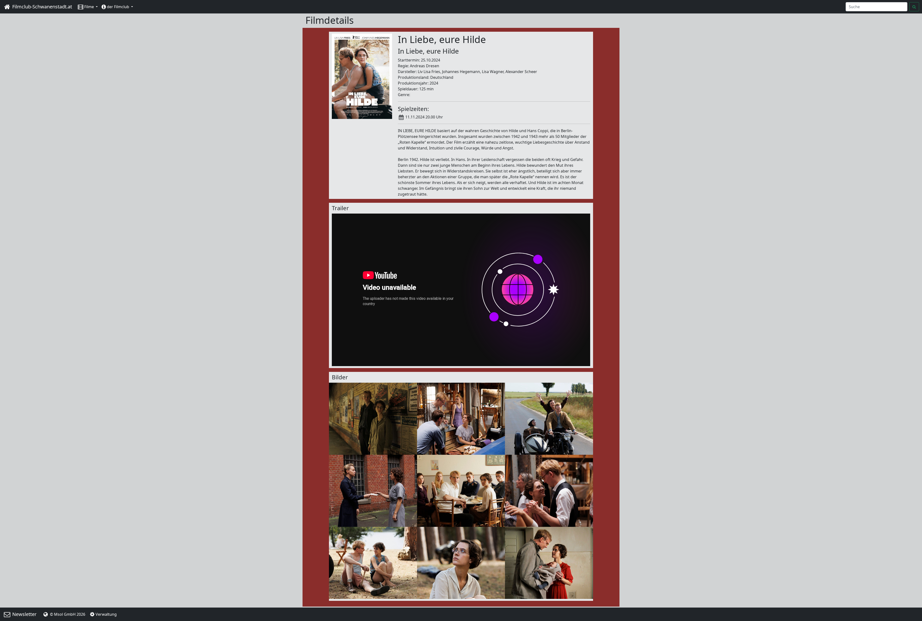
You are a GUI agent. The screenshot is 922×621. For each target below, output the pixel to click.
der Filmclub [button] (118, 6)
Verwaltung (106, 614)
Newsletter (23, 614)
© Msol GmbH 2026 (67, 614)
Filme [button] (89, 6)
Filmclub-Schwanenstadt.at (41, 6)
